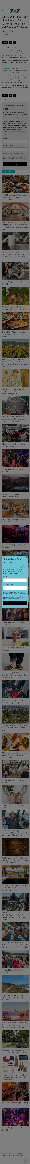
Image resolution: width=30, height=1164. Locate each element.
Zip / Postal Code (8, 584)
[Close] (27, 557)
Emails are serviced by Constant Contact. (11, 598)
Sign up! (15, 603)
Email (5, 577)
